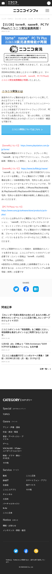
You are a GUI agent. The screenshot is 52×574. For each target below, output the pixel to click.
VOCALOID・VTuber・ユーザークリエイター (13, 450)
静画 (5, 481)
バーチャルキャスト (11, 504)
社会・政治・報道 (10, 432)
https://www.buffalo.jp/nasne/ (34, 169)
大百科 (6, 499)
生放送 (6, 485)
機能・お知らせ (9, 526)
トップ (3, 19)
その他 (6, 463)
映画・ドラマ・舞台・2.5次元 (12, 457)
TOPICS (10, 19)
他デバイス (30, 485)
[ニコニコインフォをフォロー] (16, 551)
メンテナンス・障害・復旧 (14, 530)
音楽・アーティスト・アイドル (13, 438)
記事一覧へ (44, 369)
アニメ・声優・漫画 (11, 427)
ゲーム (6, 444)
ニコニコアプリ (9, 490)
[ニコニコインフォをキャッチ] (36, 551)
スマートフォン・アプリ (36, 480)
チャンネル (7, 494)
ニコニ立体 (7, 513)
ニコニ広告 (30, 476)
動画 (5, 476)
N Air (5, 508)
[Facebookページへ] (26, 551)
